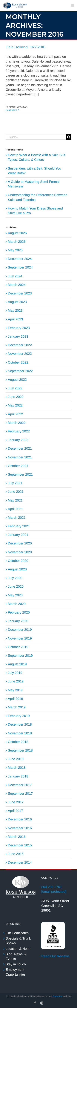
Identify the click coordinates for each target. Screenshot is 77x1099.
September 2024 (20, 267)
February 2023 (19, 328)
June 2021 (16, 491)
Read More (11, 110)
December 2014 (20, 862)
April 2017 (15, 811)
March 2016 (17, 837)
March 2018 (17, 767)
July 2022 (15, 388)
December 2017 (20, 785)
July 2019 (15, 673)
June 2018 (16, 759)
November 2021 (20, 457)
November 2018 (20, 733)
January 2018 (18, 776)
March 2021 (17, 517)
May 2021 (15, 500)
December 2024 (20, 259)
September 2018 (20, 750)
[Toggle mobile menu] (73, 5)
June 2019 (16, 681)
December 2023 (20, 293)
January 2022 (18, 440)
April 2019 (15, 699)
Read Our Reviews (55, 956)
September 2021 (20, 474)
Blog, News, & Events (16, 956)
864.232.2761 (51, 887)
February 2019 (19, 716)
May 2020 (15, 595)
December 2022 (20, 345)
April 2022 (15, 414)
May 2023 (15, 310)
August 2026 (17, 233)
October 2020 (18, 561)
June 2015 (16, 854)
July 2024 (15, 276)
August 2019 (17, 664)
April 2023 (15, 319)
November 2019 (20, 638)
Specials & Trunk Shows (18, 941)
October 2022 (18, 362)
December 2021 (20, 448)
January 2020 (18, 621)
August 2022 (17, 379)
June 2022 (16, 397)
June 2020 (16, 586)
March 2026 (17, 241)
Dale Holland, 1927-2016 (25, 47)
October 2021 (18, 466)
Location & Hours (18, 949)
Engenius (57, 996)
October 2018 (18, 742)
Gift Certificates (17, 933)
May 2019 (15, 690)
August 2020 (17, 569)
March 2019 (17, 707)
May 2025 (15, 250)
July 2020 (15, 578)
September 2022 (20, 371)
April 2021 (15, 509)
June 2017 (16, 802)
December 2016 (20, 819)
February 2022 (19, 431)
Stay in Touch (16, 964)
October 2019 (18, 647)
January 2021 (18, 535)
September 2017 (20, 793)
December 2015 (20, 845)
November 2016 (20, 828)
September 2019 (20, 655)
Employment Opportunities (16, 972)
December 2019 (20, 629)
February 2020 (19, 612)
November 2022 (20, 354)
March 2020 (17, 604)
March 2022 (17, 423)
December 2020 (20, 543)
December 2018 (20, 724)
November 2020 (20, 552)
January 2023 (18, 336)
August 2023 (17, 302)
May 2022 (15, 405)
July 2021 (15, 483)
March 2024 (17, 285)
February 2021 (19, 526)
